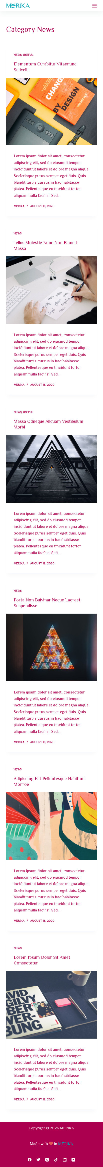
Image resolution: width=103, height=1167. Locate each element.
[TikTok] (56, 1160)
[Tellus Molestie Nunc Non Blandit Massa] (51, 290)
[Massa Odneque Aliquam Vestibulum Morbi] (51, 469)
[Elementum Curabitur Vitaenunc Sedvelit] (51, 111)
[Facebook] (30, 1160)
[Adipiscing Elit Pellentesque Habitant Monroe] (51, 826)
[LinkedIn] (64, 1160)
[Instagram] (47, 1160)
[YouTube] (73, 1160)
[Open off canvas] (94, 5)
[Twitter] (38, 1160)
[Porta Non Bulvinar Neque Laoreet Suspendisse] (51, 647)
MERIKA (65, 1144)
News (18, 54)
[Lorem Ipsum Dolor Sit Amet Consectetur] (51, 1005)
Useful (28, 54)
